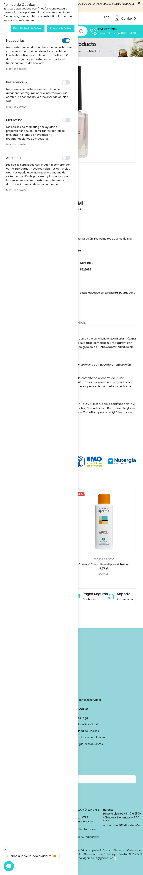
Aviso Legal (81, 718)
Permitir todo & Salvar (27, 28)
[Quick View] (92, 552)
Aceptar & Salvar (61, 28)
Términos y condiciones (89, 737)
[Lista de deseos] (106, 18)
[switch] (66, 40)
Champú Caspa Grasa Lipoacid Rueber (104, 564)
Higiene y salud (104, 558)
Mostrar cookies (16, 69)
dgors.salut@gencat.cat (99, 858)
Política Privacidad (86, 724)
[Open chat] (9, 866)
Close (139, 3)
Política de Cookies (86, 731)
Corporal (86, 263)
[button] (115, 552)
